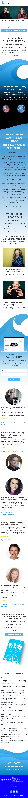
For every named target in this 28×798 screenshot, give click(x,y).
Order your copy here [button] (14, 634)
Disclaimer (14, 784)
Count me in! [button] (14, 379)
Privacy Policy (14, 786)
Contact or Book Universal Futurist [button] (14, 30)
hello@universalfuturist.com (15, 769)
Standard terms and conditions (14, 788)
